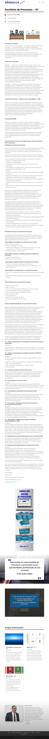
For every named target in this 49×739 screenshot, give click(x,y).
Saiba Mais (24, 609)
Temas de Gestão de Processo (14, 21)
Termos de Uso (26, 732)
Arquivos (38, 732)
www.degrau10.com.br (11, 482)
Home (9, 732)
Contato (33, 732)
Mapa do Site (24, 734)
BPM (14, 49)
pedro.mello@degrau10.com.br (13, 479)
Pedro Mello (16, 14)
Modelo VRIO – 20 (11, 676)
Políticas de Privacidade (17, 732)
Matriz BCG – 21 (31, 647)
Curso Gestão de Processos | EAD (25, 596)
